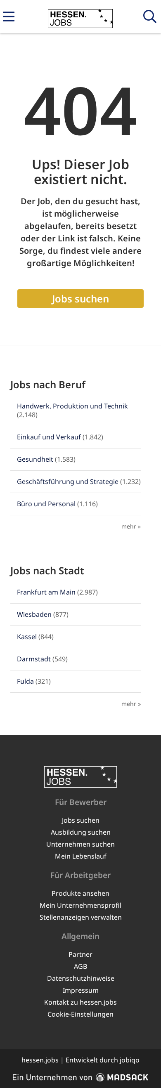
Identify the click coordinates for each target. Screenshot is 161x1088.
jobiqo (130, 1059)
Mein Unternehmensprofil (80, 905)
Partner (80, 954)
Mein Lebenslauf (81, 856)
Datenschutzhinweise (80, 978)
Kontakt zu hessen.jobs (80, 1002)
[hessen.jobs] (80, 16)
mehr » (131, 526)
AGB (80, 966)
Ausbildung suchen (81, 832)
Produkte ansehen (80, 893)
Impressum (81, 990)
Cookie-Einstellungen (80, 1014)
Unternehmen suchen (80, 844)
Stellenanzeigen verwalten (81, 917)
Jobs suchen (80, 298)
